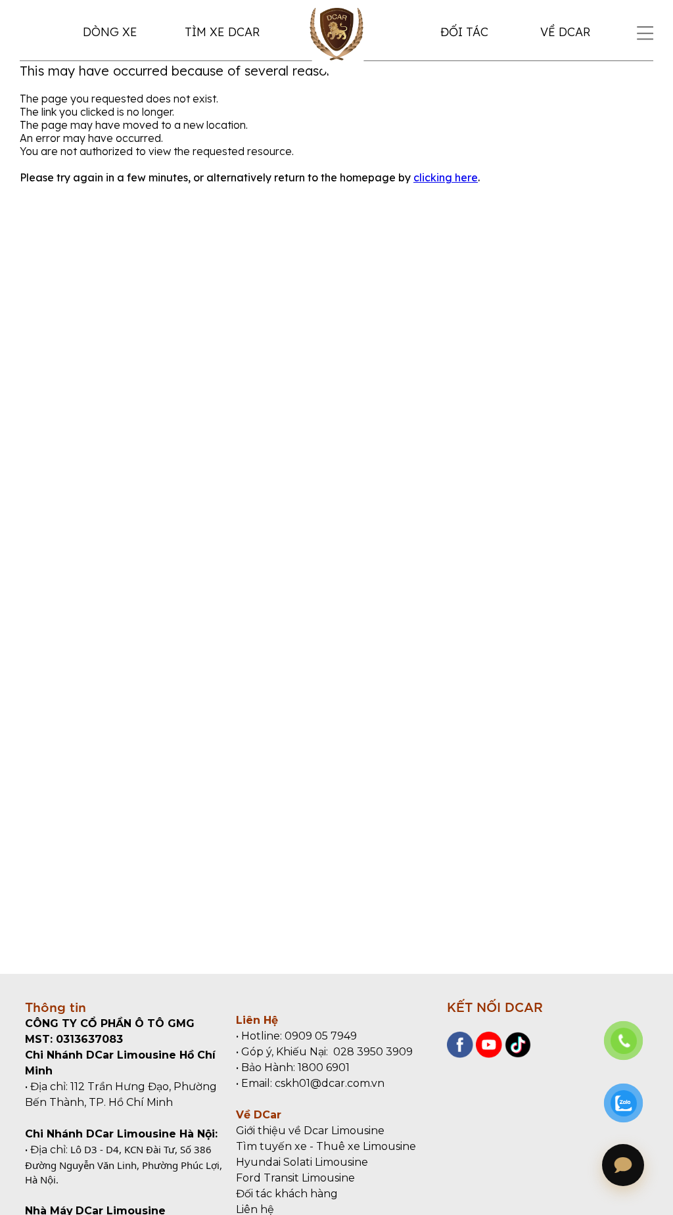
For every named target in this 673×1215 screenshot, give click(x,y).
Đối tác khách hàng (287, 1193)
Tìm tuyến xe (271, 1146)
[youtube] (487, 1054)
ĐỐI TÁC (464, 31)
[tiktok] (516, 1054)
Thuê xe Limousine (366, 1146)
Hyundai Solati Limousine (302, 1162)
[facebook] (460, 1054)
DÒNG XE (110, 31)
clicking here (445, 177)
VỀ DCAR (565, 31)
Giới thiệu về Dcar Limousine (310, 1130)
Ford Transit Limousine (295, 1178)
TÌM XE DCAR (222, 31)
